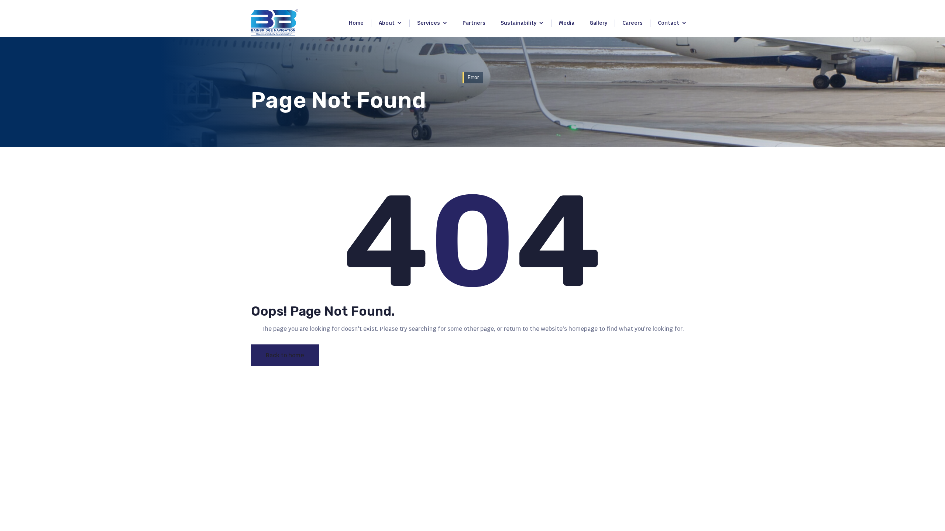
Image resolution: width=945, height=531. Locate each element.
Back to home (285, 355)
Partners (474, 23)
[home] (274, 22)
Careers (632, 23)
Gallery (598, 23)
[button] (390, 23)
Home (356, 23)
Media (566, 23)
